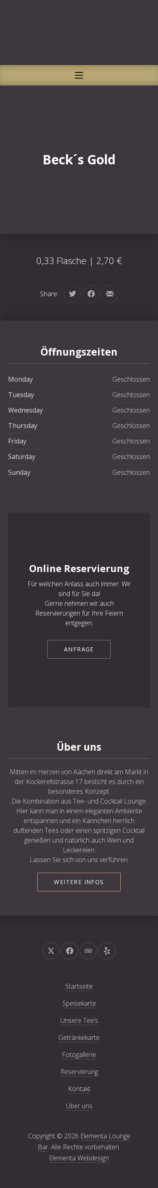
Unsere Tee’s (79, 1020)
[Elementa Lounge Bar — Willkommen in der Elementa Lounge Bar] (79, 32)
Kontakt (79, 1088)
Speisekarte (79, 1003)
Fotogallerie (79, 1054)
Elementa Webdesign (79, 1157)
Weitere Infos (79, 882)
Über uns (79, 1105)
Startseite (79, 986)
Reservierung (79, 1071)
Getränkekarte (79, 1037)
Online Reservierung (79, 568)
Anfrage (79, 649)
